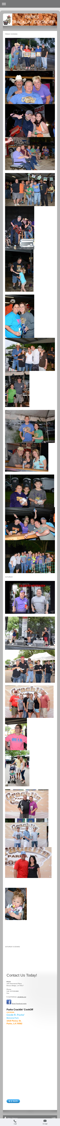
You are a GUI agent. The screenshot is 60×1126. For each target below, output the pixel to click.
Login (54, 1118)
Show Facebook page (19, 1003)
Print (9, 1118)
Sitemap (15, 1118)
